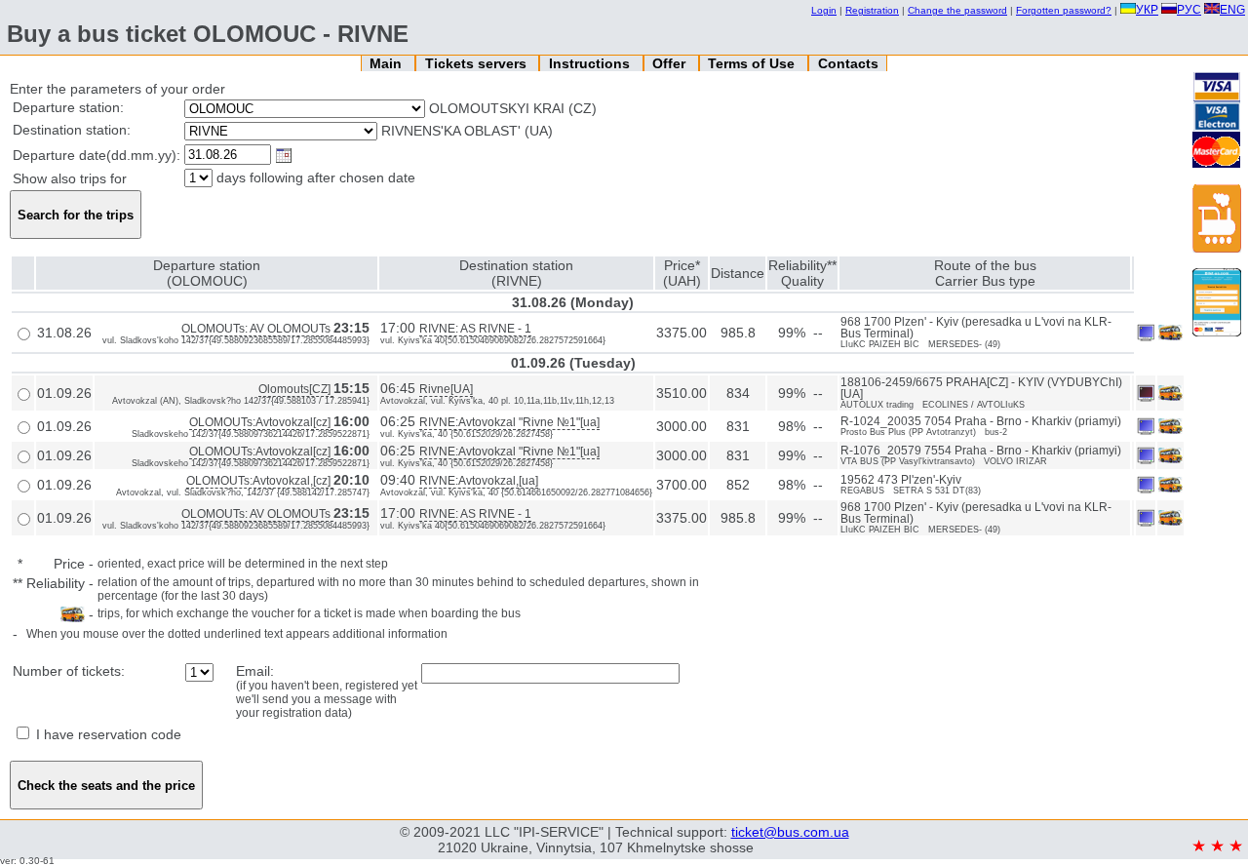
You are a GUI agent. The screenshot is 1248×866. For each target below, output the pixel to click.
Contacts (848, 63)
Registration (872, 10)
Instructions (591, 63)
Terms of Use (753, 63)
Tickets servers (477, 63)
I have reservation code (106, 734)
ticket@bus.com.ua (790, 832)
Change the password (957, 10)
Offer (670, 63)
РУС (1189, 10)
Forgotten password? (1064, 10)
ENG (1232, 10)
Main (388, 63)
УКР (1147, 10)
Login (824, 10)
